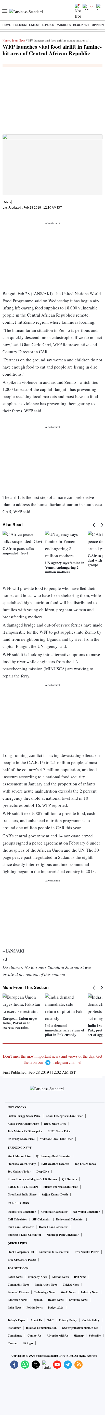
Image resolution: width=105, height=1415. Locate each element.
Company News (37, 1277)
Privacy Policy (68, 1320)
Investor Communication (41, 1328)
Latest (34, 24)
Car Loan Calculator (21, 1227)
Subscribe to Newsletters (54, 1252)
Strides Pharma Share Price (61, 1187)
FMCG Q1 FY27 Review (23, 1187)
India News (18, 40)
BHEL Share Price (59, 1131)
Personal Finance (18, 1292)
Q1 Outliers (69, 1179)
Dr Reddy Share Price (21, 1139)
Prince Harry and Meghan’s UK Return (32, 1179)
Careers (12, 1343)
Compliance (15, 1335)
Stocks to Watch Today (22, 1164)
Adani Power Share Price (23, 1123)
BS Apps (28, 1343)
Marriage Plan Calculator (63, 1234)
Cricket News (71, 1284)
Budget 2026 (55, 1307)
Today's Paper (16, 1320)
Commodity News (18, 1284)
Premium (20, 24)
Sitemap (79, 1335)
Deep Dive (42, 1171)
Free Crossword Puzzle (22, 1259)
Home (7, 24)
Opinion (98, 24)
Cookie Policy (90, 1320)
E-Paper (48, 24)
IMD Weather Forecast (55, 1164)
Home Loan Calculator (53, 1227)
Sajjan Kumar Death (55, 1194)
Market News (60, 1277)
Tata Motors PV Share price (25, 1131)
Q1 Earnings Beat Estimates (53, 1156)
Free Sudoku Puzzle (87, 1252)
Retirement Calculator (70, 1219)
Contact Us (34, 1335)
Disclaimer (14, 1328)
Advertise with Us (57, 1335)
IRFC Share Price (55, 1123)
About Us (36, 1320)
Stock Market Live (19, 1156)
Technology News (44, 1292)
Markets (64, 24)
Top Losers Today (85, 1164)
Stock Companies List (21, 1252)
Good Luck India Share (22, 1194)
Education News (17, 1300)
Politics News (35, 1307)
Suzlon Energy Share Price (24, 1116)
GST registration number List (80, 1328)
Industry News (89, 1292)
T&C (50, 1320)
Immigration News (46, 1284)
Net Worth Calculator (86, 1212)
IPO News (80, 1277)
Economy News (78, 1300)
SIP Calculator (41, 1219)
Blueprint (81, 24)
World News (68, 1292)
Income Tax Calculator (22, 1212)
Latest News (15, 1277)
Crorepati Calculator (54, 1212)
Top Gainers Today (19, 1171)
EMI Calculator (17, 1219)
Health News (55, 1300)
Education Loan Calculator (24, 1234)
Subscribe (95, 1335)
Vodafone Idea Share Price (56, 1139)
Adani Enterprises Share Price (64, 1116)
